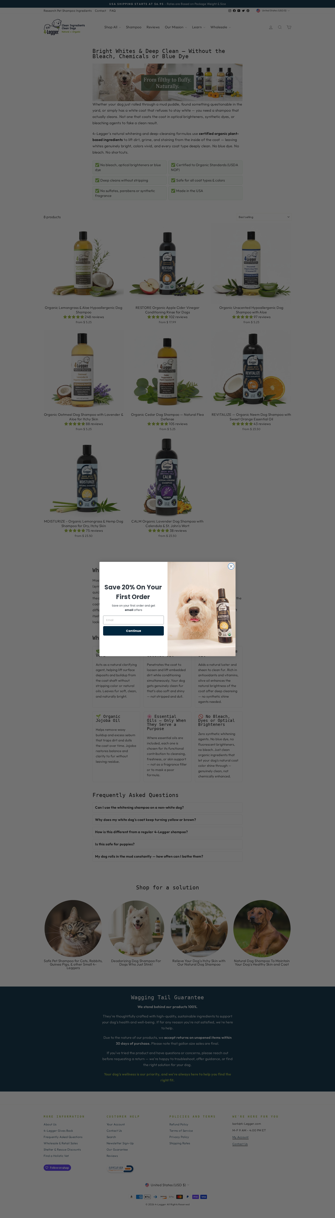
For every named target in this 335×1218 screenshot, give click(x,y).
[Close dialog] (231, 566)
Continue (133, 631)
